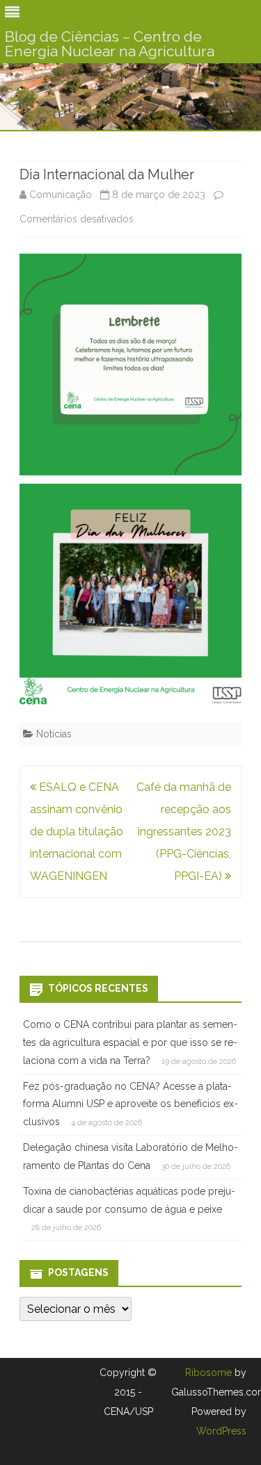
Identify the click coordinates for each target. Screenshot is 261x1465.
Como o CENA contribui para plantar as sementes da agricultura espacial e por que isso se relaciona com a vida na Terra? (130, 1042)
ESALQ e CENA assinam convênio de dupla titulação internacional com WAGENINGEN (76, 831)
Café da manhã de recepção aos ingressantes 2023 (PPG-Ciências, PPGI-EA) (183, 831)
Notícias (54, 733)
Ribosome (208, 1372)
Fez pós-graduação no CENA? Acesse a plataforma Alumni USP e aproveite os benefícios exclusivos (130, 1104)
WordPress (221, 1431)
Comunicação (60, 194)
